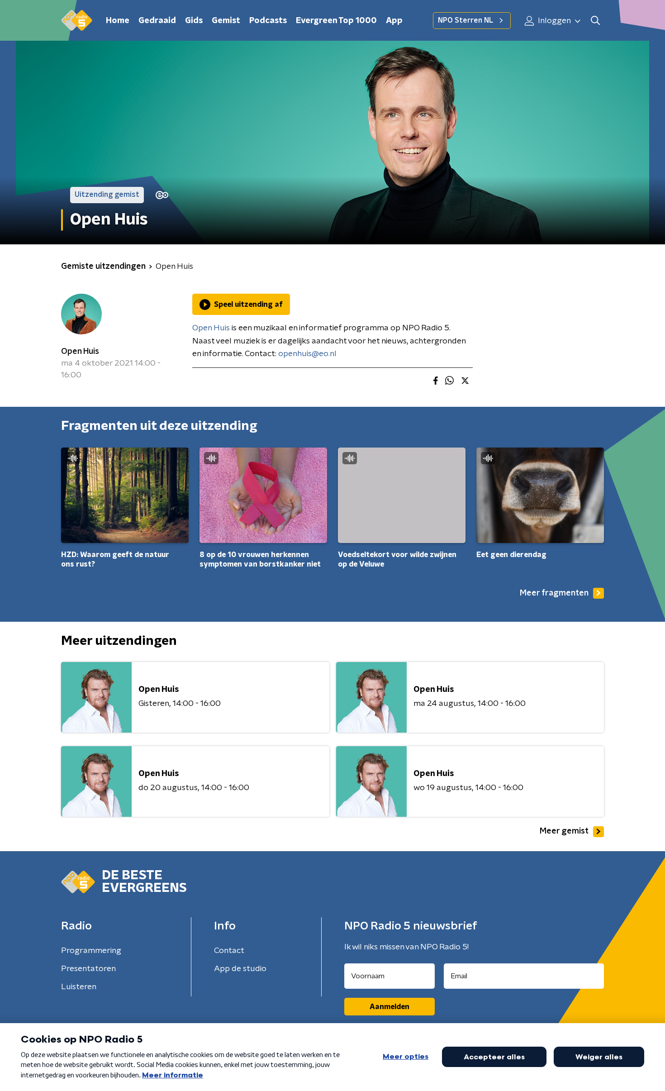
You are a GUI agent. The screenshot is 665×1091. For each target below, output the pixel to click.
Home (117, 21)
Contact (229, 951)
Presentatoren (88, 969)
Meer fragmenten (554, 593)
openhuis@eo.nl (307, 354)
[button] (595, 20)
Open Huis (80, 352)
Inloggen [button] (553, 21)
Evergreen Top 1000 (336, 21)
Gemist (226, 21)
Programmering (91, 951)
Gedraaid (157, 21)
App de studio (240, 969)
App (394, 21)
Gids (194, 21)
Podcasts (268, 21)
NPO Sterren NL (465, 20)
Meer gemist (564, 831)
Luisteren (78, 987)
